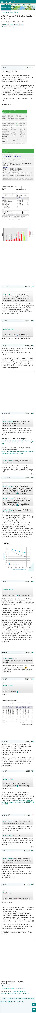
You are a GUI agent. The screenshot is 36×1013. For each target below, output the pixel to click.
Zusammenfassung (8, 27)
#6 (33, 581)
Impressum (13, 998)
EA (26, 75)
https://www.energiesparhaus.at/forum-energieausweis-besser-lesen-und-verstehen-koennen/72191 (18, 442)
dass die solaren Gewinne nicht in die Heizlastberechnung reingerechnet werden (16, 423)
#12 (32, 850)
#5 (33, 478)
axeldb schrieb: (8, 295)
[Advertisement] (18, 47)
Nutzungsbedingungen (8, 1001)
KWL (24, 79)
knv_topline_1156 (14, 24)
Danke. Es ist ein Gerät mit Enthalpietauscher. (17, 511)
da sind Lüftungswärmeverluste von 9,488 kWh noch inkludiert (18, 661)
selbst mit (11, 836)
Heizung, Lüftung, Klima (10, 12)
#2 (33, 321)
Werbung (21, 1001)
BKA (14, 626)
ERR (8, 628)
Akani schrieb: (7, 893)
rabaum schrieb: (8, 329)
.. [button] (16, 302)
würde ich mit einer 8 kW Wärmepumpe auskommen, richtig (16, 822)
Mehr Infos (20, 988)
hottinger (5, 24)
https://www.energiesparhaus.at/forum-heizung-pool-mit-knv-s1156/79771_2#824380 (18, 802)
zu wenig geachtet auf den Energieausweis (17, 462)
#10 (32, 771)
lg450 (22, 24)
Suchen (5, 998)
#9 (33, 741)
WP (20, 470)
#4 (33, 413)
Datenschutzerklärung (26, 998)
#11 (32, 815)
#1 (33, 287)
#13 (32, 884)
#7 (33, 653)
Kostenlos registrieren (9, 988)
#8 (33, 679)
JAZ (10, 844)
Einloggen (6, 986)
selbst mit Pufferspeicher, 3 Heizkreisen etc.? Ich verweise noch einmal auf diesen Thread (17, 861)
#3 (33, 345)
